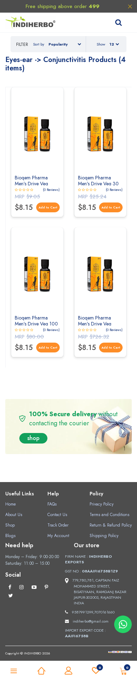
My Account (58, 536)
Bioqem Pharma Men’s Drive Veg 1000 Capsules (94, 323)
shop (33, 438)
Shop (10, 525)
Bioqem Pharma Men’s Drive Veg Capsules (31, 183)
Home (10, 504)
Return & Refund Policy (111, 525)
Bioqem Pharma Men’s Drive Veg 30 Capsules (98, 183)
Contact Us (57, 514)
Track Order (57, 525)
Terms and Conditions (109, 514)
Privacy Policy (101, 504)
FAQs (52, 504)
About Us (13, 514)
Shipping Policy (104, 536)
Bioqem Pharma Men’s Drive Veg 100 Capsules (36, 323)
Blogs (10, 536)
